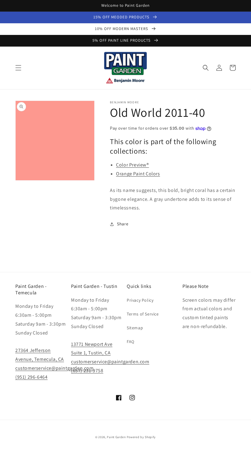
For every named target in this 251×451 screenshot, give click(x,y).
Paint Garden (116, 437)
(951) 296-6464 (31, 377)
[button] (18, 68)
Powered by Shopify (141, 437)
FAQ (130, 341)
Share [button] (122, 224)
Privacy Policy (140, 300)
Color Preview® (132, 165)
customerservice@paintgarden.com (54, 368)
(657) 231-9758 (87, 370)
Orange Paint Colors (138, 173)
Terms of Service (143, 314)
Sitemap (135, 328)
